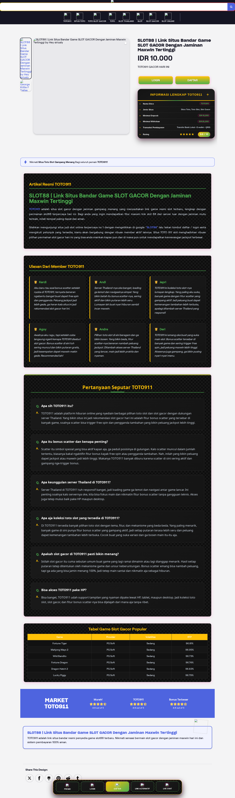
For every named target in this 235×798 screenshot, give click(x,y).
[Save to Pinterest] (58, 777)
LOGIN (156, 80)
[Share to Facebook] (39, 777)
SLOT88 (152, 227)
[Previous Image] (36, 86)
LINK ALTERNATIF (142, 789)
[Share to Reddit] (68, 777)
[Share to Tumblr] (78, 777)
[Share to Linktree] (49, 777)
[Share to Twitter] (29, 777)
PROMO (67, 789)
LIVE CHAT (167, 789)
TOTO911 (34, 209)
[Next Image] (126, 86)
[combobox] (114, 7)
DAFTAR (193, 80)
